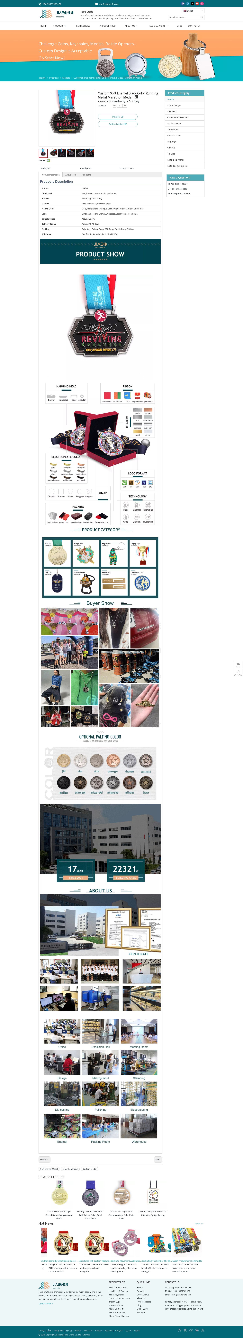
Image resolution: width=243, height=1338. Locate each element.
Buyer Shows (143, 1294)
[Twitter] (192, 3)
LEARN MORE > (46, 1303)
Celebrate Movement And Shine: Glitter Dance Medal (108, 1261)
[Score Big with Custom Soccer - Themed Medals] (45, 1257)
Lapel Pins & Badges (118, 1291)
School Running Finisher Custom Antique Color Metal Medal (121, 1215)
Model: (44, 168)
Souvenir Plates (174, 135)
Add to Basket (116, 124)
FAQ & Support (144, 1301)
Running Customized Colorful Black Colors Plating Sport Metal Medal (90, 1215)
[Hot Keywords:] (201, 17)
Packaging (86, 174)
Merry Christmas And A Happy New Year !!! (201, 1261)
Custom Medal (89, 1169)
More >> (199, 1224)
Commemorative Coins (177, 117)
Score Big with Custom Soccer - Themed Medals (46, 1261)
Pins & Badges (174, 105)
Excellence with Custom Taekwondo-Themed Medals (77, 1261)
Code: (122, 168)
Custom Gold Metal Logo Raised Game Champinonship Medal (59, 1215)
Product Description (50, 174)
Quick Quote (142, 1308)
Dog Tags (171, 141)
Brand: (83, 168)
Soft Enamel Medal (49, 1169)
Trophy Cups (173, 129)
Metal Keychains (116, 1294)
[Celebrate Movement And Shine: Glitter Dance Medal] (107, 1257)
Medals (170, 99)
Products (141, 1291)
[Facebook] (183, 3)
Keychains (171, 111)
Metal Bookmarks (175, 159)
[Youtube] (197, 3)
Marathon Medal (70, 1169)
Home (140, 1287)
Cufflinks (171, 147)
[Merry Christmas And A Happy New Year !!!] (200, 1257)
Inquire (116, 116)
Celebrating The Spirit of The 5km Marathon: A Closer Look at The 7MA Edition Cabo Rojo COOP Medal (139, 1261)
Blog (139, 1305)
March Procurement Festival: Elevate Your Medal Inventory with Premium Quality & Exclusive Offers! (170, 1261)
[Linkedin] (187, 3)
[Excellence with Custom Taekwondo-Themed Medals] (76, 1257)
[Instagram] (202, 3)
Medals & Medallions (118, 1287)
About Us (141, 1298)
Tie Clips (171, 153)
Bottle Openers (174, 123)
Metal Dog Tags (116, 1308)
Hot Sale (141, 1312)
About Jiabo (70, 174)
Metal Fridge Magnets (177, 166)
